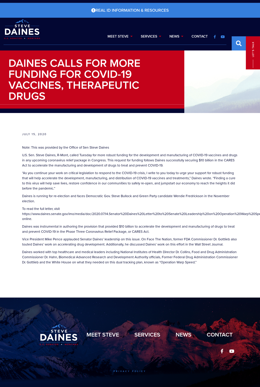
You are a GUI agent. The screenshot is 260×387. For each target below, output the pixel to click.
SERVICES (149, 36)
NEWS (174, 36)
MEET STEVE (118, 36)
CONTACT (200, 36)
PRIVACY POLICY (130, 371)
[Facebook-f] (222, 351)
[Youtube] (231, 351)
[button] (239, 43)
